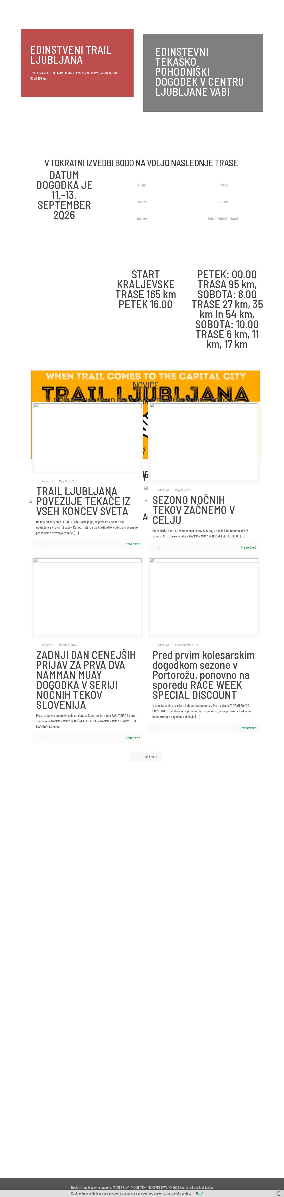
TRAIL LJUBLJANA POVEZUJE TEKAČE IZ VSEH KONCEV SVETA (83, 500)
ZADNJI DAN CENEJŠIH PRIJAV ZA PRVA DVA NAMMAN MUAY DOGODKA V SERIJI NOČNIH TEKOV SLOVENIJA (86, 679)
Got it (199, 1193)
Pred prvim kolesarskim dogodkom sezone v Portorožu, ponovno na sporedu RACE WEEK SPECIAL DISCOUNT (203, 674)
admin (45, 481)
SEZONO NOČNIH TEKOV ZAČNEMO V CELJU (193, 509)
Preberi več (132, 544)
